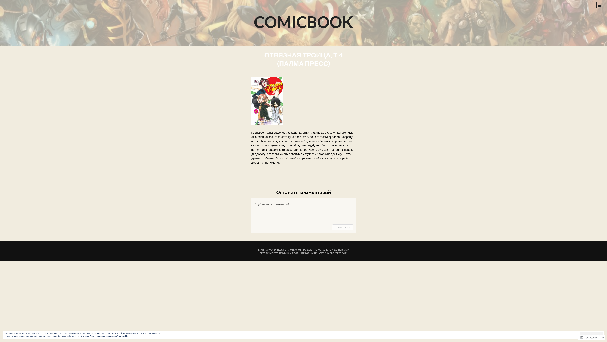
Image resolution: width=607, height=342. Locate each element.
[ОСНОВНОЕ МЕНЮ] (599, 5)
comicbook (303, 21)
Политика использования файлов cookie (109, 336)
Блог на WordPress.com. (273, 249)
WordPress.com (337, 253)
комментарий (343, 227)
